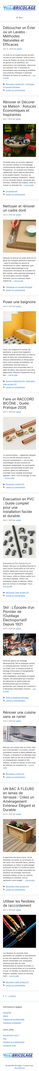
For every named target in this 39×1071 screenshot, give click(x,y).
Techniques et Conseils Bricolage (19, 287)
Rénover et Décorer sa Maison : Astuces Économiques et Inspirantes (19, 108)
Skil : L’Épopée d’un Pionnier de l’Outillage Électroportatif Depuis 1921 (18, 615)
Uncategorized (12, 191)
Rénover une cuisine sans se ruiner (19, 714)
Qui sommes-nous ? (11, 1035)
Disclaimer (7, 1013)
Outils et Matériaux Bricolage (17, 698)
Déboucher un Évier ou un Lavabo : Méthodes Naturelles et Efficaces (19, 36)
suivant (12, 996)
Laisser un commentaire (15, 90)
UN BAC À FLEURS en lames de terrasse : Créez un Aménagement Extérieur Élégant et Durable (19, 799)
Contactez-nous (9, 1046)
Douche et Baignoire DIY (15, 381)
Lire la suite (29, 185)
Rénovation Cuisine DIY (15, 84)
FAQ (4, 1039)
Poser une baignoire (19, 302)
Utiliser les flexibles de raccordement (19, 903)
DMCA (5, 1016)
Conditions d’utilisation (12, 1023)
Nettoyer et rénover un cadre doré (19, 208)
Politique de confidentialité (13, 1019)
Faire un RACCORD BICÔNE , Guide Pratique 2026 (18, 403)
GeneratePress (19, 1068)
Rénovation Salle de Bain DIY (17, 593)
